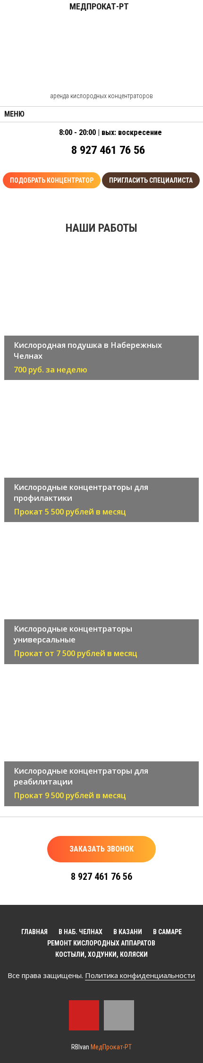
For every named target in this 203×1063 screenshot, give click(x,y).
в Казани (127, 932)
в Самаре (167, 932)
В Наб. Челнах (80, 932)
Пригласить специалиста (151, 180)
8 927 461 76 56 (108, 150)
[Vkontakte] (119, 1015)
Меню (14, 114)
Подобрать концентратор (51, 180)
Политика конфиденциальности (140, 975)
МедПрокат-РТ (111, 1047)
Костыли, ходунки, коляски (101, 954)
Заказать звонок (101, 848)
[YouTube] (84, 1015)
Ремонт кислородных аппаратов (101, 943)
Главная (34, 932)
